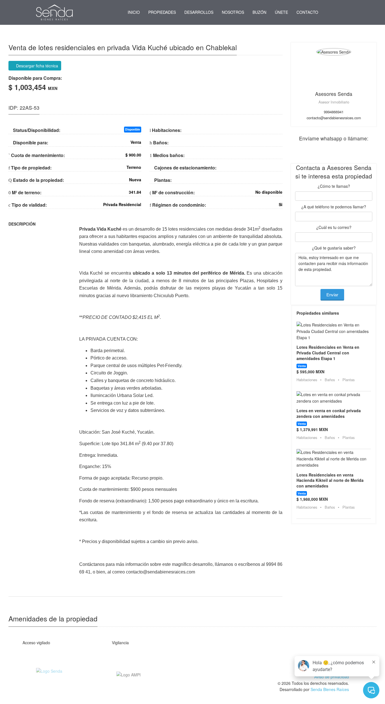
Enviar (332, 294)
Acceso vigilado (35, 642)
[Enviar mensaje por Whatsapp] (329, 12)
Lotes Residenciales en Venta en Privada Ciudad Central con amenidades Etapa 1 (328, 352)
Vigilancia (120, 642)
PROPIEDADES (162, 12)
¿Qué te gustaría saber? (334, 248)
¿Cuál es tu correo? (333, 227)
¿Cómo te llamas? (334, 186)
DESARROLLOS (198, 12)
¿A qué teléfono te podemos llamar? (333, 206)
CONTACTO (307, 12)
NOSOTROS (233, 12)
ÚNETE (281, 12)
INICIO (134, 12)
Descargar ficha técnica (36, 66)
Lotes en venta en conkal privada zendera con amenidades (329, 413)
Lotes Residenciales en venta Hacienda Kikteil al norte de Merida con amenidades (330, 480)
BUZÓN (259, 12)
